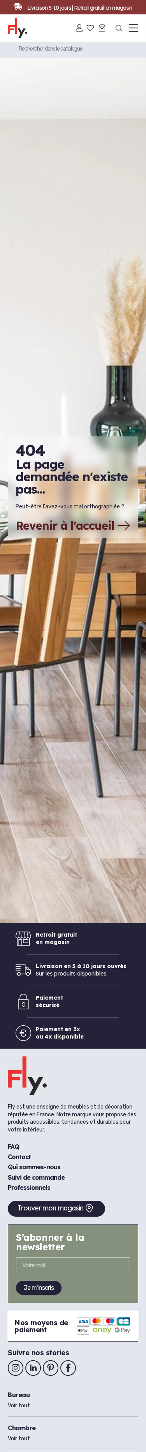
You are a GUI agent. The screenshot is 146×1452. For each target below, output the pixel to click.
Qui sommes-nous (34, 1167)
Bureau (19, 1395)
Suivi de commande (36, 1177)
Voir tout (19, 1405)
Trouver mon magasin (50, 1207)
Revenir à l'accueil (65, 525)
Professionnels (29, 1187)
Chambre (22, 1428)
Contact (19, 1157)
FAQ (13, 1147)
